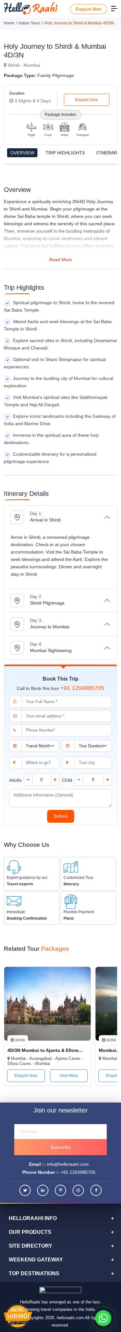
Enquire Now (88, 9)
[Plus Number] (107, 780)
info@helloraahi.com (68, 1164)
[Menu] (114, 8)
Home (9, 23)
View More (68, 1075)
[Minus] (28, 780)
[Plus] (55, 780)
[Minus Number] (79, 780)
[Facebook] (96, 1190)
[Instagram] (78, 1190)
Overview (22, 152)
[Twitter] (25, 1190)
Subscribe (60, 1147)
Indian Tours (29, 23)
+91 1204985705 (82, 688)
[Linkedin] (42, 1190)
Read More (60, 259)
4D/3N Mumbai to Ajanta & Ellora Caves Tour (45, 1050)
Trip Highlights (65, 152)
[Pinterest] (60, 1190)
